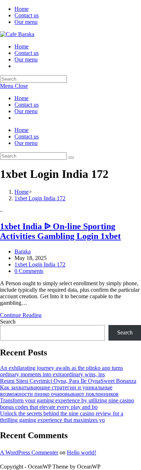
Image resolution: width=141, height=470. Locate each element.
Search (8, 322)
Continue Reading (21, 315)
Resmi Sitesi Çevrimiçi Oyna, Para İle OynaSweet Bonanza (68, 381)
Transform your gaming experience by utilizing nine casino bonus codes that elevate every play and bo (67, 403)
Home (21, 9)
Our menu (26, 22)
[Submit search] (71, 158)
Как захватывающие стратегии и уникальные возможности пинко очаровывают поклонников (59, 390)
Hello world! (81, 452)
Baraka (22, 251)
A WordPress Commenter (29, 452)
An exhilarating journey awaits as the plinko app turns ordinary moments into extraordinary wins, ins (61, 371)
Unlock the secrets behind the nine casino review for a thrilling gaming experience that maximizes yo (61, 416)
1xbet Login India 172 (39, 264)
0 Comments (28, 271)
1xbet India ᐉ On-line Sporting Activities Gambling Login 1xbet (60, 231)
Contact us (26, 15)
